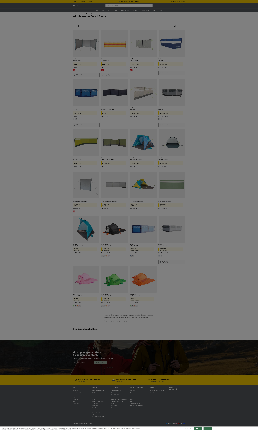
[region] (129, 428)
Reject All (198, 428)
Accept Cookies (208, 428)
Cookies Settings (188, 428)
